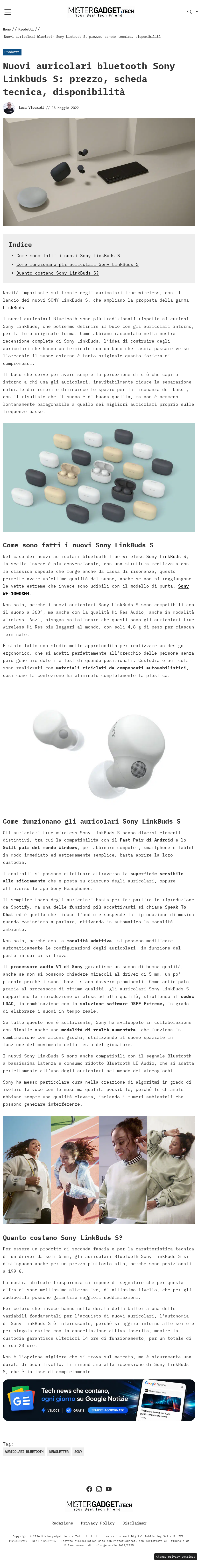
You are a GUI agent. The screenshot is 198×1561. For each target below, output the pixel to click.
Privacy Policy (98, 1523)
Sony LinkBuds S (166, 556)
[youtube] (109, 1489)
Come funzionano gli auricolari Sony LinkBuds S (77, 264)
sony (78, 1451)
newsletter (59, 1451)
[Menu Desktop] (8, 12)
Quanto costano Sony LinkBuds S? (57, 273)
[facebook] (89, 1489)
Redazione (62, 1523)
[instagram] (99, 1489)
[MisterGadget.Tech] (101, 12)
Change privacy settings (175, 1556)
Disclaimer (134, 1523)
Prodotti (12, 52)
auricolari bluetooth (24, 1451)
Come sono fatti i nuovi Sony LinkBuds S (68, 255)
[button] (192, 12)
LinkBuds (13, 307)
